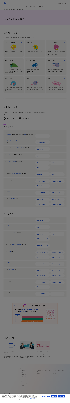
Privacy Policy (32, 398)
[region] (35, 398)
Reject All (54, 396)
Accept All (62, 396)
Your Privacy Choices (46, 396)
